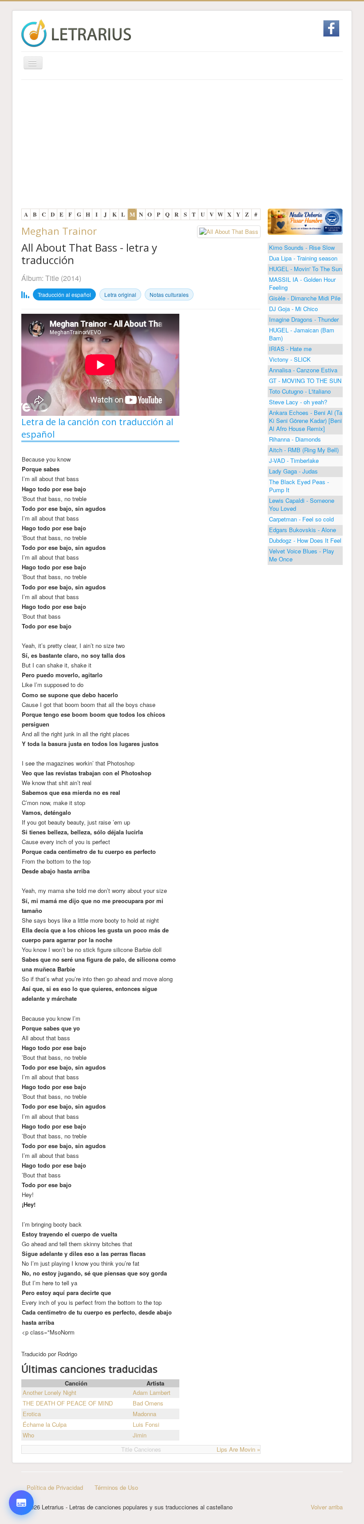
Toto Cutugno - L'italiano (300, 391)
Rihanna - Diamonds (295, 439)
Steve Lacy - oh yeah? (298, 402)
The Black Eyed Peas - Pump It (299, 486)
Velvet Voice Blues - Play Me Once (301, 555)
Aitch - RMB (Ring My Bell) (304, 450)
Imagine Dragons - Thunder (304, 319)
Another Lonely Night (49, 1392)
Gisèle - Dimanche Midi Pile (304, 298)
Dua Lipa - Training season (303, 258)
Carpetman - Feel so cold (301, 519)
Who (28, 1435)
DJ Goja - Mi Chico (293, 308)
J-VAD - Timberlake (294, 460)
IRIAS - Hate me (290, 348)
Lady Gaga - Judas (293, 471)
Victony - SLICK (290, 359)
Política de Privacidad (55, 1487)
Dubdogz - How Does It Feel (305, 540)
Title (52, 278)
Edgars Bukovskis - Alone (302, 529)
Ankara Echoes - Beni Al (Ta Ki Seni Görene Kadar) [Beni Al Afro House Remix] (305, 420)
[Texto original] (21, 1427)
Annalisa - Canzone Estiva (303, 370)
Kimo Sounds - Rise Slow (302, 247)
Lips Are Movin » (238, 1449)
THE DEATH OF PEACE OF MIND (68, 1403)
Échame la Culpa (45, 1424)
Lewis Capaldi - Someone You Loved (301, 504)
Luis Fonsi (146, 1424)
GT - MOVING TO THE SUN (305, 380)
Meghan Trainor (59, 230)
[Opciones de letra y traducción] (21, 1502)
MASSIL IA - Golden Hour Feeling (302, 283)
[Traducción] (21, 1453)
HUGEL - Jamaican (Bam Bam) (301, 334)
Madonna (144, 1414)
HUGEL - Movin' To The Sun (305, 269)
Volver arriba (327, 1507)
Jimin (139, 1435)
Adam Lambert (151, 1392)
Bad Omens (148, 1403)
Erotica (32, 1414)
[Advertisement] (182, 146)
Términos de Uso (116, 1487)
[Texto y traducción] (21, 1480)
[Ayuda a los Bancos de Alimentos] (305, 221)
